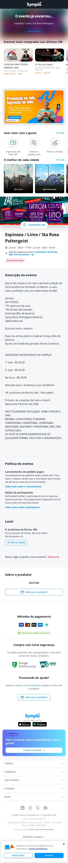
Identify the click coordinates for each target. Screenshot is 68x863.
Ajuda (7, 796)
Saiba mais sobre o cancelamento (23, 486)
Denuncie (53, 556)
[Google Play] (40, 724)
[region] (34, 851)
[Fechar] (63, 844)
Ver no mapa (17, 542)
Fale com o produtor (36, 592)
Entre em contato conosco (42, 829)
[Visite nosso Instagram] (30, 808)
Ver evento (34, 31)
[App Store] (24, 724)
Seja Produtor (11, 780)
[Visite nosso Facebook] (45, 808)
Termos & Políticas (37, 848)
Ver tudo (60, 133)
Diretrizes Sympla (32, 836)
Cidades (8, 763)
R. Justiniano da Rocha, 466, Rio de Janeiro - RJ (33, 253)
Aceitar (49, 855)
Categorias (10, 771)
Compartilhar (36, 224)
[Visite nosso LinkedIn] (23, 808)
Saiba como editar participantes (22, 507)
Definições (18, 855)
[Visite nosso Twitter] (38, 808)
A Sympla (9, 788)
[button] (9, 847)
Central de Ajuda (31, 685)
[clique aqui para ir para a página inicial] (34, 4)
